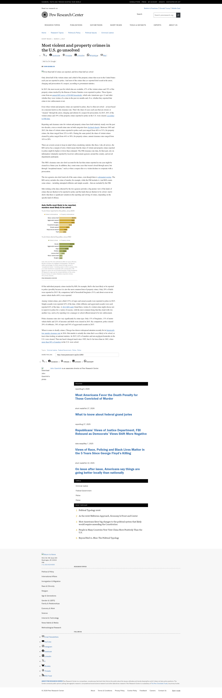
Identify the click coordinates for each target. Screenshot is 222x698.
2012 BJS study (68, 307)
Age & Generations (49, 596)
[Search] (178, 15)
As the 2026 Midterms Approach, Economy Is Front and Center (108, 516)
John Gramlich (49, 66)
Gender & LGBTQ (48, 600)
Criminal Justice (52, 350)
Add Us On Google (49, 61)
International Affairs (49, 576)
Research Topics (52, 25)
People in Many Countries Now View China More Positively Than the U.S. (110, 531)
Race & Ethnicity (48, 586)
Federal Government (64, 350)
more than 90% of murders (51, 342)
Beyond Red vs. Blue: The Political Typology (99, 538)
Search (139, 14)
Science (45, 613)
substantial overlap (104, 177)
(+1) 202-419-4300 (48, 565)
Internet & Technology (50, 618)
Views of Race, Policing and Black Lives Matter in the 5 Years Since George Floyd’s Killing (110, 451)
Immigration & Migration (51, 581)
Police (74, 350)
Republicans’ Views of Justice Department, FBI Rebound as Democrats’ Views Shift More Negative (111, 432)
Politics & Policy (48, 571)
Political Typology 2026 (89, 510)
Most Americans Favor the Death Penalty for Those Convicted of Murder (106, 396)
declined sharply (94, 127)
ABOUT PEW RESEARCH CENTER (52, 681)
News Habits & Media (50, 622)
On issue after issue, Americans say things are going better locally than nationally (107, 471)
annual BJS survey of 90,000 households (67, 95)
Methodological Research (51, 627)
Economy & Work (48, 608)
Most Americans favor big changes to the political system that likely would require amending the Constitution (110, 523)
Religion (45, 591)
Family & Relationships (51, 603)
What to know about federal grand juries (103, 414)
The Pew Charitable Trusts (159, 683)
